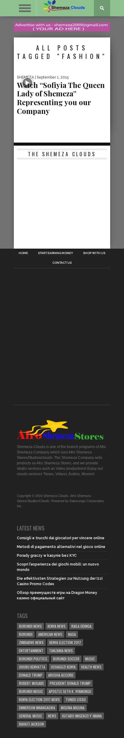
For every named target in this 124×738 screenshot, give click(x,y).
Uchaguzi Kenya (63, 666)
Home (23, 253)
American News (50, 634)
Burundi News (30, 626)
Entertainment (31, 650)
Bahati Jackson (31, 724)
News (52, 715)
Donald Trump (30, 675)
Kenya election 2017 (65, 642)
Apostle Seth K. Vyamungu (70, 691)
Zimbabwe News (31, 642)
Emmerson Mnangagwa (37, 707)
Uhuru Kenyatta (32, 666)
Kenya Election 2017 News (39, 699)
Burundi (26, 634)
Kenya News (57, 626)
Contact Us (62, 262)
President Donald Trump (70, 683)
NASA (72, 634)
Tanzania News (61, 650)
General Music (30, 715)
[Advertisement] (62, 200)
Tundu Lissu (76, 699)
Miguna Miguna (73, 707)
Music (90, 658)
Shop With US (94, 253)
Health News (91, 666)
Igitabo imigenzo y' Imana (82, 715)
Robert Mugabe (31, 683)
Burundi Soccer (66, 658)
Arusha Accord (60, 675)
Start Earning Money (55, 253)
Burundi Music (31, 691)
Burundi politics (33, 658)
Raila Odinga (81, 626)
